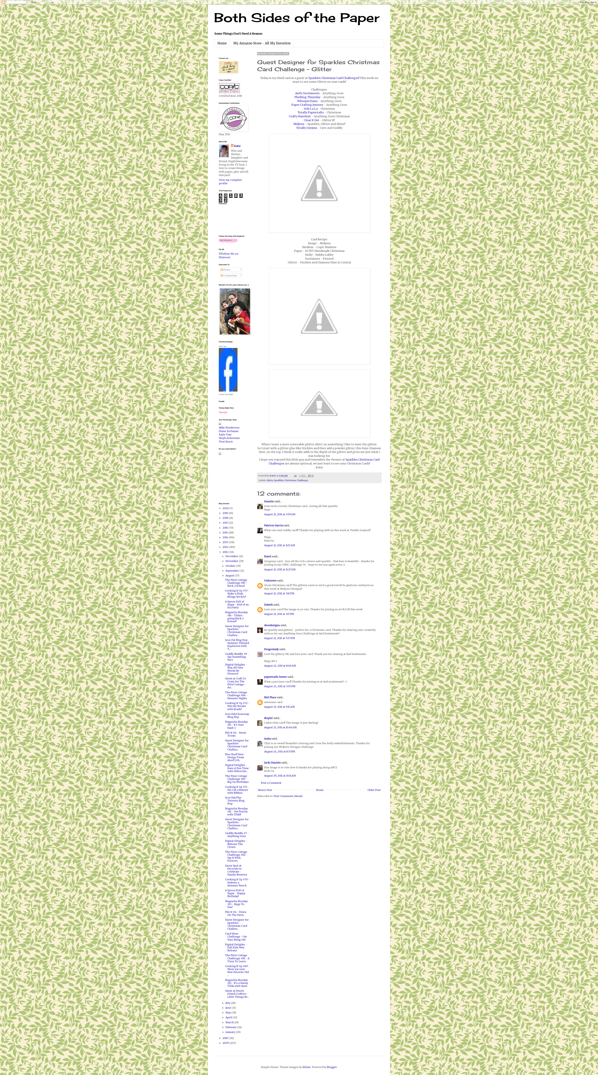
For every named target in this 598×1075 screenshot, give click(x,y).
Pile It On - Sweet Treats (235, 734)
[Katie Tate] (228, 390)
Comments (230, 275)
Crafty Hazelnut (300, 116)
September (232, 570)
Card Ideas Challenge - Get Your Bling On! (236, 936)
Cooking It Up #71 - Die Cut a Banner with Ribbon (237, 789)
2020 (226, 508)
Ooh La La (311, 108)
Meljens (298, 124)
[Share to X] (306, 475)
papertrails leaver (275, 676)
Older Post (374, 790)
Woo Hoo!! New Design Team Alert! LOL (234, 757)
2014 (226, 537)
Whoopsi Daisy (307, 101)
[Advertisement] (228, 478)
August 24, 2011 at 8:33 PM (279, 751)
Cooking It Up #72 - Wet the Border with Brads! (237, 706)
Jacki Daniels (272, 762)
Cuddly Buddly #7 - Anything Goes (237, 835)
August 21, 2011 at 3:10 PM (279, 593)
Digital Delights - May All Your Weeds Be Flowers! (236, 669)
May (228, 1012)
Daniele (269, 501)
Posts (226, 269)
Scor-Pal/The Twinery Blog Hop (234, 800)
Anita (267, 738)
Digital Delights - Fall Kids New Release (236, 947)
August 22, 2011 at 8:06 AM (280, 665)
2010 (226, 1038)
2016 (226, 527)
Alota (270, 480)
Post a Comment (271, 782)
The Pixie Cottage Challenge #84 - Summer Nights (236, 695)
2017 (225, 522)
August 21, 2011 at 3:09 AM (279, 514)
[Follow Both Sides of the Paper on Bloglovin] (228, 242)
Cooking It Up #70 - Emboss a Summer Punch (237, 882)
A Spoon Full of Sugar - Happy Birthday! (235, 893)
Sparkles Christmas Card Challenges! (333, 78)
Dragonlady (271, 649)
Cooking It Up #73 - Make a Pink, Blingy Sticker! (237, 593)
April (229, 1017)
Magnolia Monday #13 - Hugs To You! (236, 904)
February (231, 1027)
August (230, 575)
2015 (225, 532)
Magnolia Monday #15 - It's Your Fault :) (236, 724)
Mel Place (270, 697)
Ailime (306, 1067)
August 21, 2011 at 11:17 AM (279, 545)
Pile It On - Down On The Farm (235, 913)
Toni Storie (226, 441)
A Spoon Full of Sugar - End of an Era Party (237, 604)
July (228, 1002)
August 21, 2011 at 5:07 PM (279, 638)
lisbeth (268, 604)
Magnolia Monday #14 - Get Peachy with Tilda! (236, 811)
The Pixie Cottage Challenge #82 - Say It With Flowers (236, 856)
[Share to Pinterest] (312, 475)
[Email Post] (295, 475)
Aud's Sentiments (307, 93)
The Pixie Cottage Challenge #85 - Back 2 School (236, 582)
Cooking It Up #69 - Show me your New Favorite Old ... (237, 971)
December (232, 556)
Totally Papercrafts (311, 112)
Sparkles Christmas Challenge (291, 480)
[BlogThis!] (303, 475)
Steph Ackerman (229, 438)
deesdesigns (272, 625)
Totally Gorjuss (306, 128)
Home (222, 43)
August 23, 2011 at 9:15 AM (279, 706)
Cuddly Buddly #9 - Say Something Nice (237, 656)
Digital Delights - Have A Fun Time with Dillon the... (237, 768)
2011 (225, 552)
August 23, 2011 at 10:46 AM (280, 727)
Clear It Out (311, 120)
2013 (226, 542)
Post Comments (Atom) (288, 796)
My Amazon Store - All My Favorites (262, 43)
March (229, 1022)
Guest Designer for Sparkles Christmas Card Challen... (237, 631)
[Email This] (300, 475)
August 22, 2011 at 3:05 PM (279, 686)
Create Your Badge (226, 394)
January (230, 1032)
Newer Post (265, 790)
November (232, 561)
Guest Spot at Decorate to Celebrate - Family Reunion (236, 870)
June (228, 1007)
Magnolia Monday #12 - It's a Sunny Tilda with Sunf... (236, 982)
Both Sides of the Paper (297, 17)
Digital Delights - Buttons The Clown (236, 843)
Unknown (270, 580)
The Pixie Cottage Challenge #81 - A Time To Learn (237, 958)
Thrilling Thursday (307, 97)
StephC (268, 718)
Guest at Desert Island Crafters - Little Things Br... (237, 993)
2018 (226, 517)
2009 (226, 1042)
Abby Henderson (229, 427)
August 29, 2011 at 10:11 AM (280, 775)
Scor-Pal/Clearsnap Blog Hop (237, 715)
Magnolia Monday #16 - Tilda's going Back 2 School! (236, 617)
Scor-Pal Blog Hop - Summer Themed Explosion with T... (237, 644)
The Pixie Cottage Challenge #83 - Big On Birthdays (237, 778)
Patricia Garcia (273, 525)
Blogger (332, 1067)
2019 (226, 513)
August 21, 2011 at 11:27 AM (280, 569)
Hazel (267, 556)
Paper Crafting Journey (307, 105)
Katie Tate (222, 346)
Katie (237, 145)
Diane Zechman (228, 431)
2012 (226, 547)
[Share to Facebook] (309, 475)
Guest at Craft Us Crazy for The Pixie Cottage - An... (235, 683)
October (230, 565)
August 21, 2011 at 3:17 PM (279, 614)
